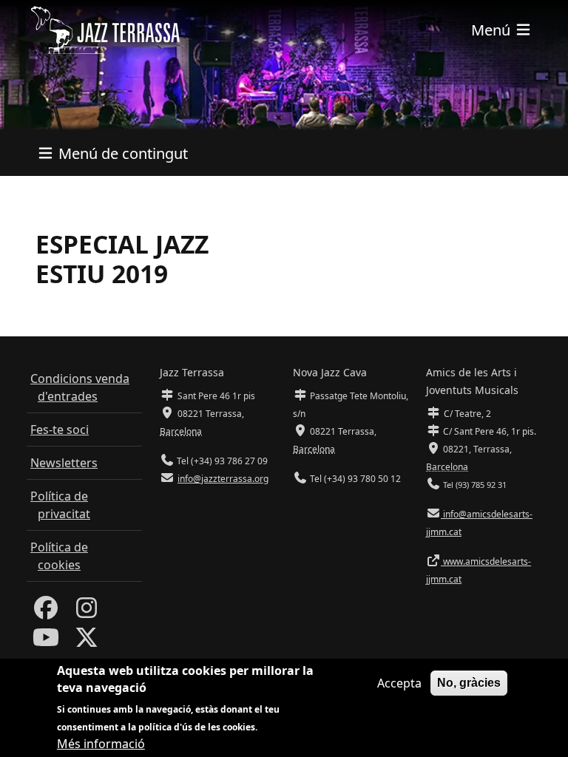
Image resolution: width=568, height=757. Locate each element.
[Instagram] (86, 612)
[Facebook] (46, 612)
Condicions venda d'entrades (79, 387)
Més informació (101, 744)
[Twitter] (86, 642)
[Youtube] (46, 642)
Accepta (399, 683)
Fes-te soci (59, 429)
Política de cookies (59, 556)
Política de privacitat (60, 505)
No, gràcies (469, 682)
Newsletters (64, 463)
